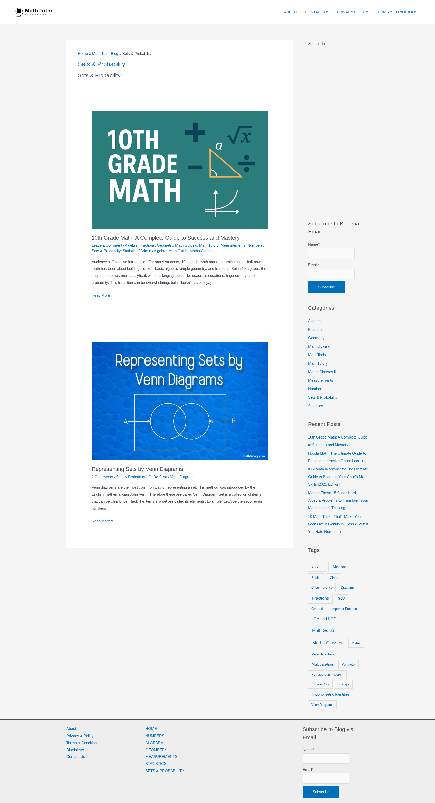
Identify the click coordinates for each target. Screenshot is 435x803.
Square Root (320, 684)
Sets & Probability (106, 251)
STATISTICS (155, 763)
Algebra (131, 245)
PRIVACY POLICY (352, 12)
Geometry (165, 245)
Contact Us (75, 756)
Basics (316, 578)
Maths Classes (202, 251)
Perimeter (349, 664)
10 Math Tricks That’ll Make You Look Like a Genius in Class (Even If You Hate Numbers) (338, 524)
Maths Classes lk (322, 372)
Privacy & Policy (80, 736)
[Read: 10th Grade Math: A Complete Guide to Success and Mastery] (180, 169)
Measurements (233, 245)
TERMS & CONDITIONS (396, 12)
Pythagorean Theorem (327, 674)
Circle (334, 578)
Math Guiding (186, 245)
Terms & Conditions (82, 743)
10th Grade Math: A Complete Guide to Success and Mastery (166, 238)
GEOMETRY (156, 750)
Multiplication (322, 664)
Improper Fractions (345, 609)
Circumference (322, 587)
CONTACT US (317, 12)
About (71, 728)
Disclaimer (75, 750)
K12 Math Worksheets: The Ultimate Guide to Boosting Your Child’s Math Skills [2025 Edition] (338, 476)
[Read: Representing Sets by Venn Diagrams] (180, 401)
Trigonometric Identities (331, 694)
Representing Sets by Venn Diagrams (137, 469)
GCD (341, 598)
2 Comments (102, 476)
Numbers (255, 245)
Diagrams (348, 587)
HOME (151, 728)
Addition (317, 567)
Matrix (356, 643)
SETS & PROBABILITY (164, 771)
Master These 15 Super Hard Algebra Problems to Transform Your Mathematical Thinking (338, 500)
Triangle (343, 684)
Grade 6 (317, 609)
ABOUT (290, 12)
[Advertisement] (338, 133)
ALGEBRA (154, 743)
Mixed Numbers (322, 654)
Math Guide (178, 251)
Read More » (102, 294)
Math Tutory (209, 245)
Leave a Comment (107, 245)
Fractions (147, 245)
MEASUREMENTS (161, 756)
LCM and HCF (324, 619)
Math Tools (317, 355)
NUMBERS (154, 736)
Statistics (130, 251)
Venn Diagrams (183, 476)
